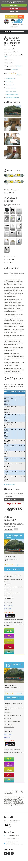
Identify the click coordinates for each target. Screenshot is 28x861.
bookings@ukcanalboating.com (12, 835)
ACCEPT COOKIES (14, 5)
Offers (21, 17)
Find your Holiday (11, 17)
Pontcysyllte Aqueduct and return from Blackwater (7, 409)
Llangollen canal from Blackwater (6, 460)
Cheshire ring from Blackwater (6, 473)
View (6, 56)
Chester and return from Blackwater (7, 442)
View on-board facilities (11, 88)
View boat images (9, 81)
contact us (11, 793)
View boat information (10, 78)
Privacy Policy (17, 820)
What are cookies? (14, 11)
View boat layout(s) (10, 84)
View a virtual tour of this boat (12, 97)
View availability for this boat (12, 94)
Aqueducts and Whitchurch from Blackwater (7, 466)
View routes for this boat (11, 91)
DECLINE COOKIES (14, 8)
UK (17, 20)
